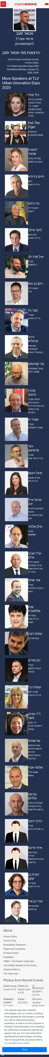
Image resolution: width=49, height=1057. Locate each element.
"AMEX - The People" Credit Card (18, 961)
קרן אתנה (32, 909)
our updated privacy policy (17, 1043)
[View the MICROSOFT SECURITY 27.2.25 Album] (39, 990)
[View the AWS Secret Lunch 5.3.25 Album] (10, 987)
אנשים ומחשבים (35, 135)
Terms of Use (9, 940)
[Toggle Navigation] (3, 4)
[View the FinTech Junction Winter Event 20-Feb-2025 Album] (39, 1004)
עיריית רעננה (34, 184)
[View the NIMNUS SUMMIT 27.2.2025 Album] (10, 1002)
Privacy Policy (10, 936)
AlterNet (32, 534)
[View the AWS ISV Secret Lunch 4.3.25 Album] (24, 989)
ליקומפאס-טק (24, 44)
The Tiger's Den (10, 973)
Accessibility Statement (14, 945)
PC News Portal (10, 953)
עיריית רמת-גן (34, 238)
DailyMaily (8, 957)
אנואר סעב (24, 33)
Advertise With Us (11, 969)
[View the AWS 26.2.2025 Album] (24, 1000)
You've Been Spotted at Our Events (19, 965)
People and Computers (14, 949)
